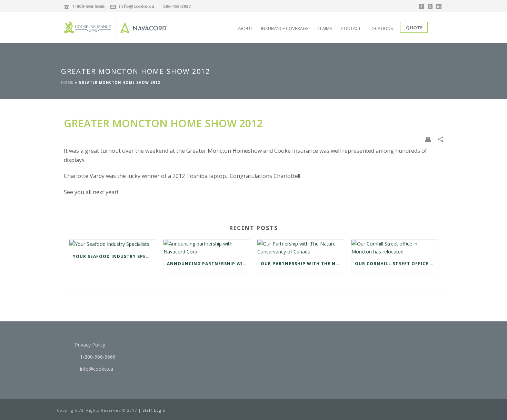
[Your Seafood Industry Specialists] (112, 244)
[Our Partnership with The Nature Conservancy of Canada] (300, 248)
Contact (351, 28)
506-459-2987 (177, 6)
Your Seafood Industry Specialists (114, 256)
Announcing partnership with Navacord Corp (208, 264)
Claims (324, 28)
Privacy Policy (90, 344)
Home (67, 82)
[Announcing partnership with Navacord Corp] (206, 248)
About (245, 28)
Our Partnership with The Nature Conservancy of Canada (302, 264)
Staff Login (154, 410)
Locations (381, 28)
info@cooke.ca (136, 6)
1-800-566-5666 (88, 6)
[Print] (428, 139)
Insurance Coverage (285, 28)
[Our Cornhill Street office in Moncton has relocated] (394, 248)
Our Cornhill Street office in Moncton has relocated (396, 264)
